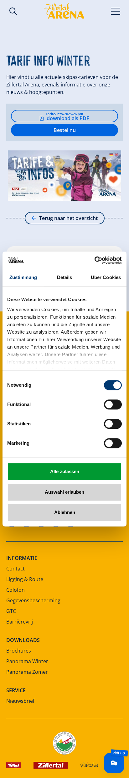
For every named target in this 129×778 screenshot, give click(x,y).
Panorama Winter (27, 661)
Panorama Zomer (27, 671)
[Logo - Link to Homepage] (64, 11)
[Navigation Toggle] (116, 11)
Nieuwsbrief (20, 700)
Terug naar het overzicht (68, 218)
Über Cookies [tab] (106, 277)
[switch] (113, 404)
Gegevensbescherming (33, 600)
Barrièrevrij (19, 621)
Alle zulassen (64, 471)
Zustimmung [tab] (23, 277)
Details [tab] (64, 277)
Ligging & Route (24, 579)
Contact (15, 568)
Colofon (15, 589)
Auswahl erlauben (64, 492)
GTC (11, 611)
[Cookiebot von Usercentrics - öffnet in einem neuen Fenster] (94, 260)
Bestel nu (65, 130)
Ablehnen (64, 512)
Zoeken (13, 11)
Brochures (18, 650)
